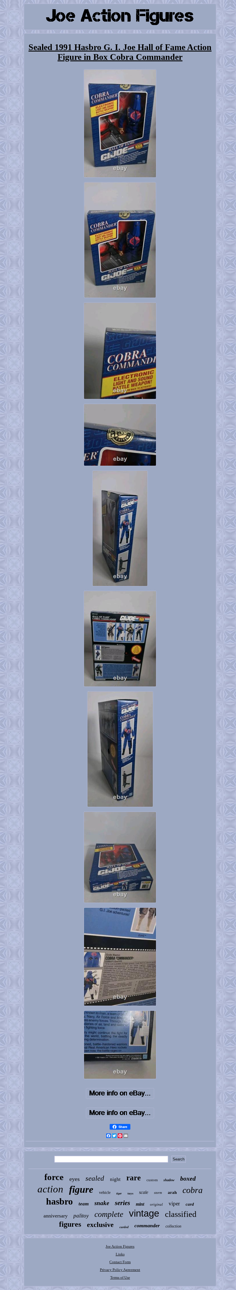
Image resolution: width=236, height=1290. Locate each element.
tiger (119, 1193)
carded (124, 1227)
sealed (94, 1178)
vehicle (105, 1192)
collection (173, 1226)
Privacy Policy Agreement (120, 1270)
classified (181, 1214)
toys (130, 1193)
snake (101, 1203)
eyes (74, 1179)
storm (158, 1193)
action (50, 1189)
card (190, 1204)
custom (152, 1180)
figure (81, 1189)
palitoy (81, 1216)
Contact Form (120, 1262)
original (156, 1204)
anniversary (55, 1216)
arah (172, 1192)
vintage (144, 1213)
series (122, 1203)
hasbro (59, 1201)
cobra (192, 1190)
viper (174, 1203)
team (84, 1204)
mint (140, 1204)
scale (143, 1192)
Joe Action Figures (120, 1246)
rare (133, 1177)
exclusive (100, 1224)
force (54, 1177)
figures (70, 1224)
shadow (168, 1180)
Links (120, 1254)
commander (147, 1225)
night (115, 1179)
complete (108, 1214)
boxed (188, 1178)
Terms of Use (120, 1277)
